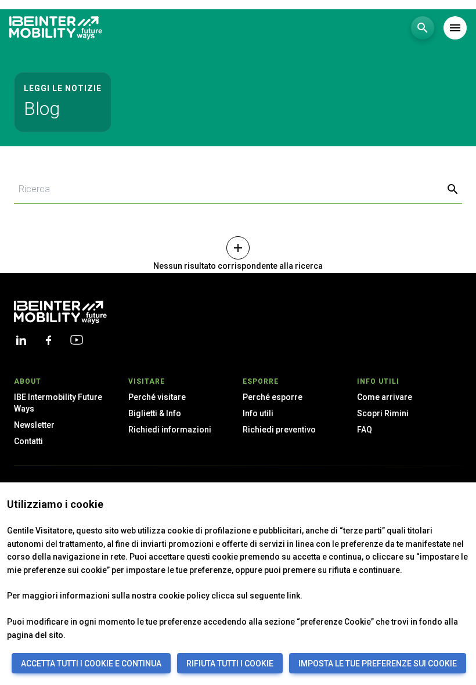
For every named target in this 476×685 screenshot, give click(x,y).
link (293, 595)
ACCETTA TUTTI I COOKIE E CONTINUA (91, 663)
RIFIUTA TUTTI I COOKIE (229, 663)
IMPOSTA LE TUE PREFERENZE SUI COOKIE (377, 663)
